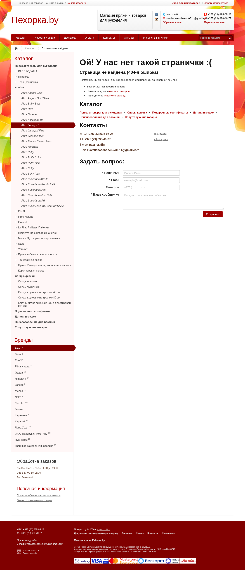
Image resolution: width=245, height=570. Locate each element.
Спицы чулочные (28, 286)
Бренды (24, 340)
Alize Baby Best (30, 103)
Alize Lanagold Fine (32, 130)
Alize (21, 87)
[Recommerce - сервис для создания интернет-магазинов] (19, 553)
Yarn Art (22, 249)
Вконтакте (160, 133)
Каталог (20, 37)
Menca (20, 390)
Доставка (70, 37)
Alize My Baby (29, 146)
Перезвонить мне (214, 22)
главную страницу (114, 95)
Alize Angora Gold (31, 92)
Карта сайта (103, 529)
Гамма (19, 409)
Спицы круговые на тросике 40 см (39, 292)
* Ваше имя (110, 173)
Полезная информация (41, 488)
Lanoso (20, 384)
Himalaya (22, 378)
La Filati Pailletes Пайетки (33, 227)
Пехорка (23, 76)
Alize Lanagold (29, 125)
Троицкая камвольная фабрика (35, 445)
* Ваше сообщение (105, 194)
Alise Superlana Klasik (34, 178)
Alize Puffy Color (31, 157)
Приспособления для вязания (35, 321)
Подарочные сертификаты (32, 311)
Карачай (21, 421)
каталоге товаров (119, 91)
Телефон (112, 187)
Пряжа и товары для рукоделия (36, 65)
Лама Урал (23, 427)
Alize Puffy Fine (30, 162)
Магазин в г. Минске (155, 37)
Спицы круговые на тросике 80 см (39, 297)
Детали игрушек (25, 316)
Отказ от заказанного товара (34, 500)
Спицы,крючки (25, 275)
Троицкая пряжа (28, 82)
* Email (114, 180)
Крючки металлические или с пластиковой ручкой (44, 304)
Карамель (22, 415)
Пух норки (22, 439)
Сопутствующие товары (31, 327)
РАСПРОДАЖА (27, 71)
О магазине (168, 533)
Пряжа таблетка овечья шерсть (37, 254)
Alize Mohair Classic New (36, 141)
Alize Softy (27, 168)
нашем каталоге (76, 3)
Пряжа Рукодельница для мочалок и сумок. (45, 265)
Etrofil (21, 211)
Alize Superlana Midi (33, 200)
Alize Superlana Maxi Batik (37, 195)
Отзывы (129, 37)
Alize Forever (29, 114)
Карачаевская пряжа (31, 270)
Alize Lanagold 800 (32, 135)
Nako (21, 243)
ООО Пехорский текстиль (33, 433)
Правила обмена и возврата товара (38, 495)
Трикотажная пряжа (30, 259)
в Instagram (161, 139)
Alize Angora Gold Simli (35, 98)
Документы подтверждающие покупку (96, 533)
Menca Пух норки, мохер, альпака (39, 238)
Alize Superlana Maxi (33, 189)
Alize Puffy (27, 152)
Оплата (89, 37)
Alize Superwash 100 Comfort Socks (43, 205)
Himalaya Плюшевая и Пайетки (37, 232)
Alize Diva (27, 108)
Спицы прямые (27, 281)
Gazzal (22, 222)
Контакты (109, 37)
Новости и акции (44, 37)
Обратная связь (172, 22)
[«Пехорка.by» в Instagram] (156, 19)
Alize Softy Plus (30, 173)
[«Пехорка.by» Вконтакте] (156, 14)
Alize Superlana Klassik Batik (38, 184)
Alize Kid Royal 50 (32, 119)
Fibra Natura (25, 216)
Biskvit (19, 354)
